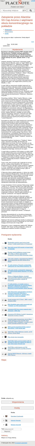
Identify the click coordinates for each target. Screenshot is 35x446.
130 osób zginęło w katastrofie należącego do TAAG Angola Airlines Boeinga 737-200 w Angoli (20, 271)
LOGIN (33, 0)
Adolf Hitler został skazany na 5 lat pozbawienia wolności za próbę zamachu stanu (19, 348)
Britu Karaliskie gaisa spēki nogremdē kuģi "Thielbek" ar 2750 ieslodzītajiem (20, 305)
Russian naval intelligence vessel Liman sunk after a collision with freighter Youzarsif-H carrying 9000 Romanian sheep (20, 254)
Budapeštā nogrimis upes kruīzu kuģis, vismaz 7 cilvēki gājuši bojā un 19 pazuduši (20, 243)
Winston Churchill (16, 424)
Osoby (7, 33)
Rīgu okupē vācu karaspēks (16, 337)
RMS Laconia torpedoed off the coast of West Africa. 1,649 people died (19, 327)
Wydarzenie (8, 29)
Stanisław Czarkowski (17, 416)
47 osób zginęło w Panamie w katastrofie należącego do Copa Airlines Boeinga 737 (20, 265)
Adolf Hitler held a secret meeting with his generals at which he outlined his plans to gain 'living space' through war (19, 342)
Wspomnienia (9, 31)
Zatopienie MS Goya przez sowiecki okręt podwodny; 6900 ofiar (19, 310)
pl (33, 41)
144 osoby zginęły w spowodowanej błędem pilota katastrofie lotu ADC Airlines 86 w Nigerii (20, 260)
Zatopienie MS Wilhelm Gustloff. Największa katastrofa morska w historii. (20, 314)
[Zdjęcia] (2, 39)
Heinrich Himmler (16, 420)
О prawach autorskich (21, 443)
